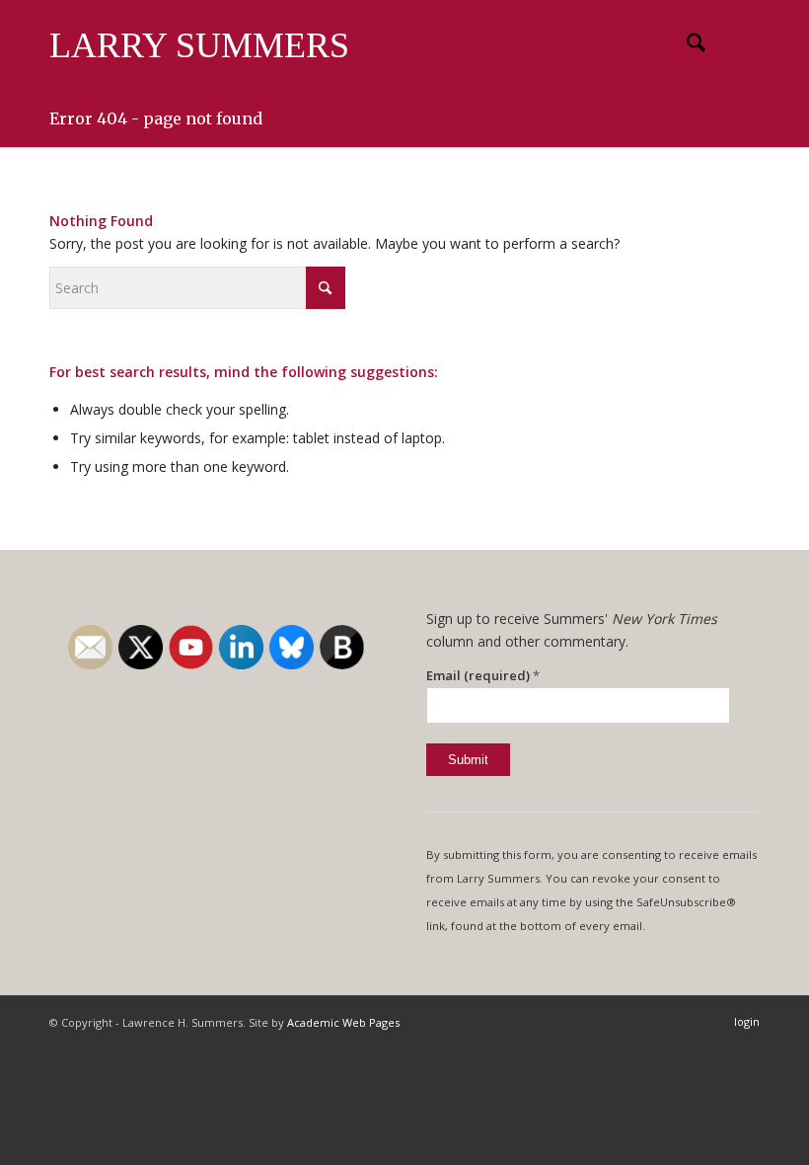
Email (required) (483, 675)
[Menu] (732, 45)
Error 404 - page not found (155, 118)
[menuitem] (686, 45)
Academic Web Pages (343, 1022)
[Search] (686, 45)
